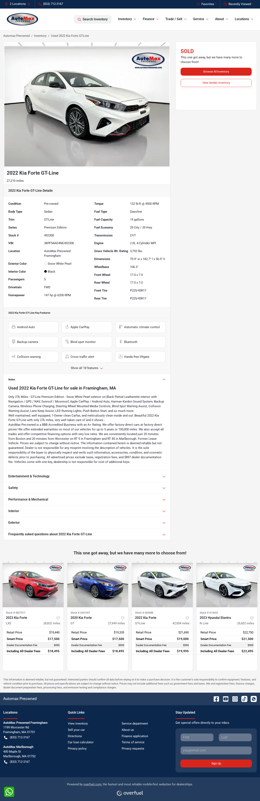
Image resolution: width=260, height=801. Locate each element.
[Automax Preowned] (22, 19)
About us (128, 730)
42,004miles (181, 623)
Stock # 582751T (16, 612)
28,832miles (51, 623)
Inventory (40, 36)
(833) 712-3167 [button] (53, 4)
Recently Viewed (240, 4)
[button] (19, 4)
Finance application (135, 736)
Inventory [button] (125, 19)
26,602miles (245, 623)
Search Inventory (95, 19)
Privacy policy (77, 748)
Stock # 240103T (80, 612)
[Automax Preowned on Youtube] (224, 698)
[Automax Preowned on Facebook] (214, 698)
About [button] (219, 19)
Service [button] (198, 19)
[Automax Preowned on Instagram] (233, 698)
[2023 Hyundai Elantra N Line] (226, 584)
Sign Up (216, 763)
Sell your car (76, 730)
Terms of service (133, 742)
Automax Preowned (16, 36)
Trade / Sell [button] (173, 19)
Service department (135, 723)
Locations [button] (242, 19)
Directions (75, 736)
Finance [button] (148, 19)
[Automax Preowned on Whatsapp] (252, 698)
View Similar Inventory (216, 82)
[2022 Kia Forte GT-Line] (162, 584)
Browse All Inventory (216, 71)
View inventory (78, 723)
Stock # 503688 (144, 612)
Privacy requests (133, 748)
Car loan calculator (81, 742)
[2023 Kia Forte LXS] (33, 584)
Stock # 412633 (209, 612)
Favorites (208, 4)
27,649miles (116, 623)
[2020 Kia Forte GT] (97, 584)
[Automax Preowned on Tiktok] (242, 698)
